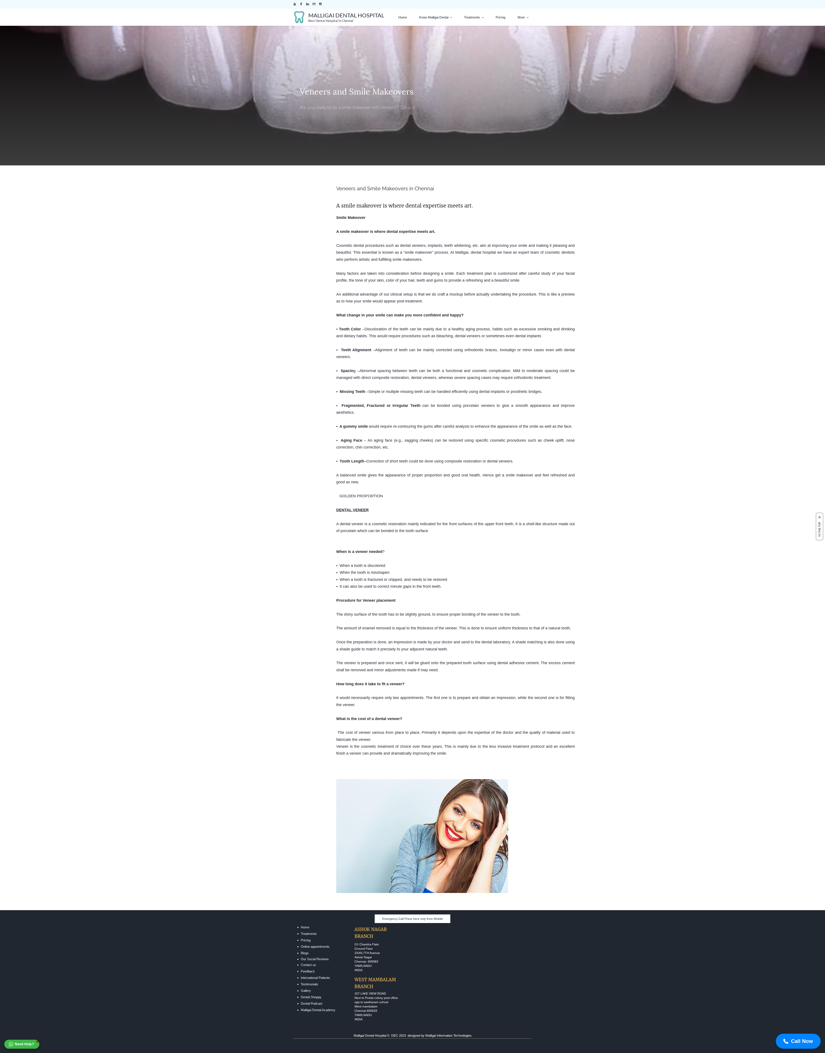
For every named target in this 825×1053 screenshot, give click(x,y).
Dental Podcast (311, 1003)
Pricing (305, 940)
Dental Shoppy (311, 997)
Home (305, 927)
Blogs (305, 953)
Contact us (308, 965)
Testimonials (309, 984)
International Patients (315, 978)
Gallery (306, 990)
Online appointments (315, 946)
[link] (422, 782)
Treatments (309, 933)
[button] (21, 1044)
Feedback (308, 971)
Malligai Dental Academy (318, 1010)
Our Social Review (314, 959)
